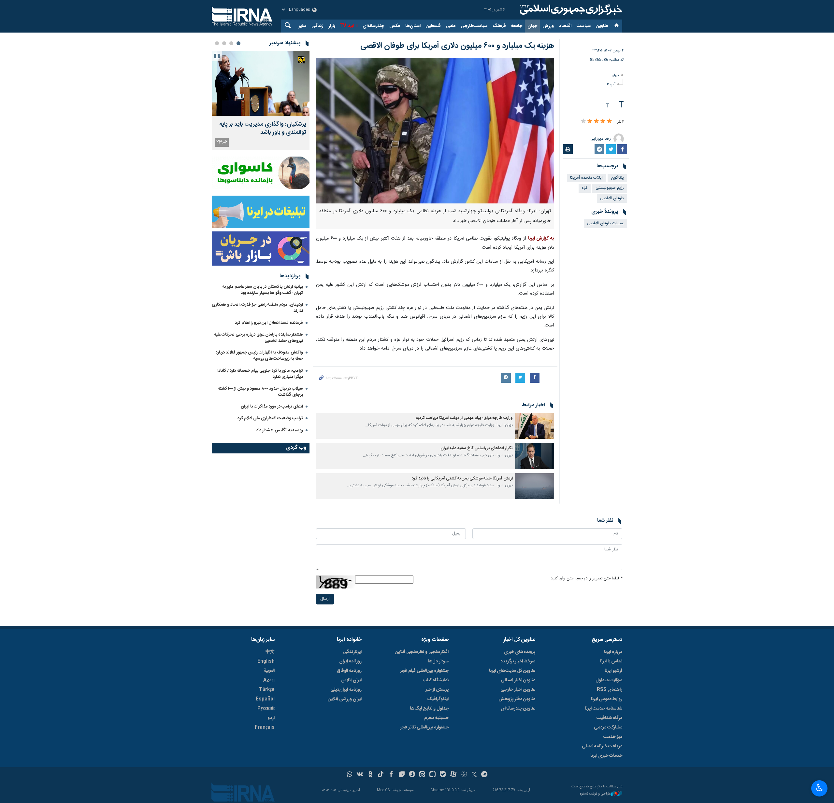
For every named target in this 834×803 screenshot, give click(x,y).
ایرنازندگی (352, 652)
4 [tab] (217, 43)
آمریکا (611, 84)
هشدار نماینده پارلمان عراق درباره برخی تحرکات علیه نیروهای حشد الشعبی (258, 337)
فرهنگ (499, 26)
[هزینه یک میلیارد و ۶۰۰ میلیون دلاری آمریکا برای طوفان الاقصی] (435, 130)
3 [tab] (224, 43)
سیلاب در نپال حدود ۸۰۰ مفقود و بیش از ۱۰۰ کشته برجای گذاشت (260, 391)
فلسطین (433, 26)
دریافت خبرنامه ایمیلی (602, 746)
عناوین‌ (602, 26)
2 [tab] (231, 43)
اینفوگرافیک (438, 699)
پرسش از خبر (437, 690)
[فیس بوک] (391, 775)
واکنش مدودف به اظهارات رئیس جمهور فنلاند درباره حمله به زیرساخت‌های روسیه (259, 355)
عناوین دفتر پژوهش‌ (516, 699)
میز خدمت (612, 737)
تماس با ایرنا (611, 661)
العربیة (269, 671)
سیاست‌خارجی (474, 26)
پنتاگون (617, 177)
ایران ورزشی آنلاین (345, 699)
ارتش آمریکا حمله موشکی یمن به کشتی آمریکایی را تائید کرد (462, 478)
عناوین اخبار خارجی (517, 690)
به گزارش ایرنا (541, 238)
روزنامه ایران (350, 661)
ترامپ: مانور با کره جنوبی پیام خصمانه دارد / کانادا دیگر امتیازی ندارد (260, 374)
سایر (302, 26)
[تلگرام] (484, 775)
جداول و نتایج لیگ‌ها (429, 709)
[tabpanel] (260, 100)
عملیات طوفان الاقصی (605, 223)
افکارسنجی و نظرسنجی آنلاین (422, 652)
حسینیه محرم (436, 718)
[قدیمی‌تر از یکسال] (534, 426)
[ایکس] (474, 775)
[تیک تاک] (380, 775)
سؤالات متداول (609, 680)
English (266, 661)
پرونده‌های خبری (519, 652)
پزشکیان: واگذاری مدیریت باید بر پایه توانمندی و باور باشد (262, 128)
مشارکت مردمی (608, 727)
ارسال (325, 599)
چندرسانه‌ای (373, 26)
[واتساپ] (349, 775)
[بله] (443, 775)
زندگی (317, 26)
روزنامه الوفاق (349, 671)
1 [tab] (238, 43)
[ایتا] (422, 775)
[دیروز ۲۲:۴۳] (260, 83)
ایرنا (570, 9)
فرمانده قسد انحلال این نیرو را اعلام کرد (269, 322)
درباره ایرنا (613, 652)
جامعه (516, 26)
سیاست (584, 26)
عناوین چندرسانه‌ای (518, 709)
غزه (584, 188)
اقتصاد (565, 26)
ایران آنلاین (351, 680)
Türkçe (267, 690)
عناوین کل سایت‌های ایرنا (512, 671)
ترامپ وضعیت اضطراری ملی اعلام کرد (270, 418)
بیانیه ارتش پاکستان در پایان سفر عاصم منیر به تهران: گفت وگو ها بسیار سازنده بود (263, 290)
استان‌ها (413, 26)
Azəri (269, 680)
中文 (270, 652)
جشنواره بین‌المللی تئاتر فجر (424, 727)
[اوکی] (370, 775)
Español (265, 699)
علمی (450, 26)
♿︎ (819, 788)
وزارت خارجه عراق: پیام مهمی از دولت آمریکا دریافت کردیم (464, 418)
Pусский (266, 709)
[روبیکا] (463, 775)
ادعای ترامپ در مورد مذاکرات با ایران (272, 406)
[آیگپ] (432, 775)
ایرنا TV (346, 26)
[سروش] (412, 775)
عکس (394, 26)
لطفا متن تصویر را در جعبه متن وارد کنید (586, 578)
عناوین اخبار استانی (518, 680)
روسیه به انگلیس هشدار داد (279, 430)
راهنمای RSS (609, 690)
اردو (271, 718)
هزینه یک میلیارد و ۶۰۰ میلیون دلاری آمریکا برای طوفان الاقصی (457, 45)
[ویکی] (359, 775)
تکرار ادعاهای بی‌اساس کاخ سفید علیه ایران (476, 448)
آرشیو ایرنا (613, 671)
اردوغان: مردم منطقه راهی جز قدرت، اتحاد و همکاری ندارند (257, 307)
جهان (532, 26)
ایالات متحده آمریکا (586, 177)
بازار (331, 26)
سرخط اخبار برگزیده (517, 661)
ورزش (548, 26)
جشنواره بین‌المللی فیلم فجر (424, 671)
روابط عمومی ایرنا (606, 699)
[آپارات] (453, 775)
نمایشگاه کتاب (436, 680)
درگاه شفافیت (609, 718)
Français (265, 727)
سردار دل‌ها (438, 661)
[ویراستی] (401, 775)
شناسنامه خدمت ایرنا (603, 709)
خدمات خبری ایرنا (606, 756)
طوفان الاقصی (612, 198)
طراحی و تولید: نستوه (595, 794)
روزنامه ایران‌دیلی (346, 690)
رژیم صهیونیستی (610, 188)
